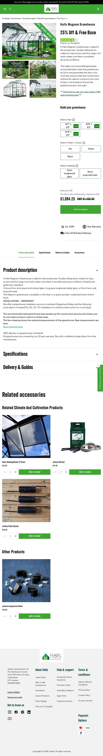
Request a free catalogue (100, 378)
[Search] (10, 9)
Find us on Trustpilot (44, 706)
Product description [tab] (26, 253)
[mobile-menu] (5, 9)
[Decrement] (5, 472)
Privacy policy (84, 690)
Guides (9, 367)
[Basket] (98, 9)
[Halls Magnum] (29, 41)
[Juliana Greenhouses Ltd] (51, 8)
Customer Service (64, 701)
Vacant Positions (42, 696)
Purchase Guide (63, 685)
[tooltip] (73, 119)
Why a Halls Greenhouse (40, 683)
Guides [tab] (67, 253)
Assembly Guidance (65, 690)
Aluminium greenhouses (46, 18)
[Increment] (15, 472)
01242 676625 (14, 692)
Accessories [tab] (79, 253)
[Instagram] (10, 712)
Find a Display (41, 701)
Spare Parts (61, 696)
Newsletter (40, 690)
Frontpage (6, 18)
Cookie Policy (84, 695)
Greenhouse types (29, 18)
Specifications (15, 354)
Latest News (40, 677)
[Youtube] (10, 718)
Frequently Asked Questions (64, 678)
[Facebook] (16, 712)
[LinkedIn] (29, 712)
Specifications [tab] (45, 253)
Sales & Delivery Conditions (85, 683)
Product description (20, 270)
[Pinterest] (22, 712)
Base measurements (13, 326)
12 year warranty (85, 701)
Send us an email (15, 697)
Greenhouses (16, 18)
